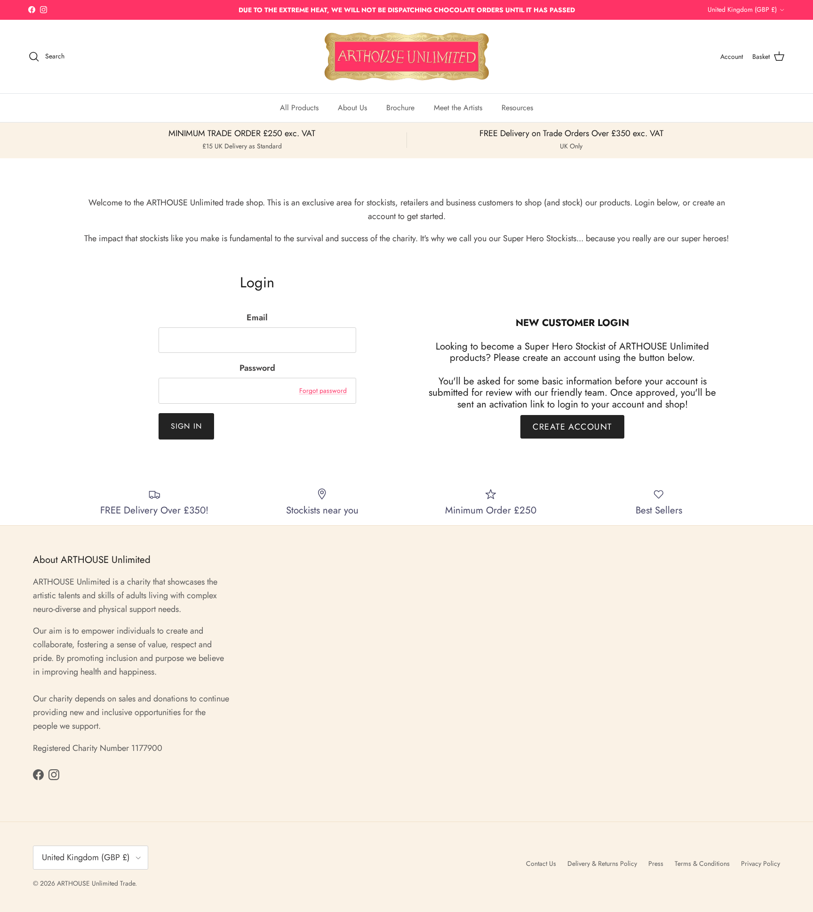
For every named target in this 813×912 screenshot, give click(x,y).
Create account (572, 427)
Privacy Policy (760, 863)
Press (655, 863)
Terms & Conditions (702, 863)
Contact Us (541, 863)
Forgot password (323, 390)
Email (257, 318)
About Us (352, 107)
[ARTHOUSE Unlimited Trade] (407, 56)
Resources (517, 107)
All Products (299, 107)
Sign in (186, 426)
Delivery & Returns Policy (602, 863)
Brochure (400, 107)
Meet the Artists (458, 107)
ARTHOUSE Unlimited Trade (96, 883)
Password (257, 368)
